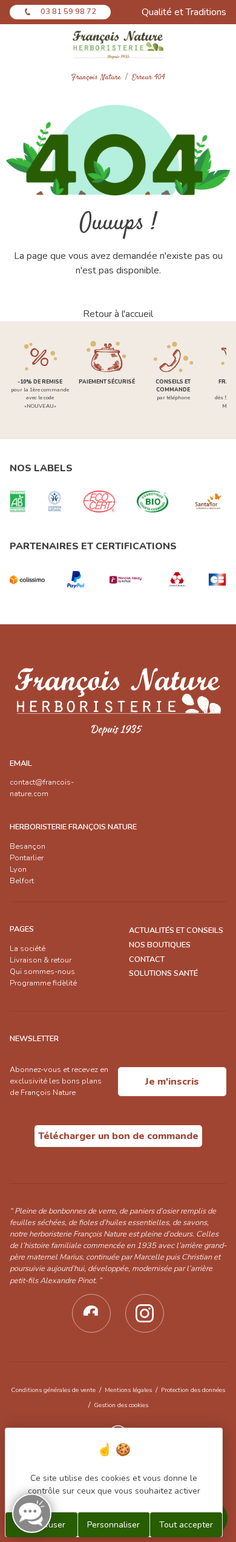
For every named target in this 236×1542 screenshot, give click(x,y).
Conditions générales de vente (53, 1389)
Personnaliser (113, 1525)
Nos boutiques (160, 944)
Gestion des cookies (121, 1405)
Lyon (18, 869)
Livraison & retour (40, 960)
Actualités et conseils (176, 930)
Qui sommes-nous (42, 971)
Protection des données (193, 1389)
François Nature (96, 78)
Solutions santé (163, 973)
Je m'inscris (172, 1081)
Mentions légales (128, 1389)
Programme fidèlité (43, 983)
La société (27, 948)
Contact (147, 959)
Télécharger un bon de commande (118, 1136)
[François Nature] (118, 44)
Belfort (22, 880)
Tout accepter (186, 1525)
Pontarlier (27, 857)
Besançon (27, 846)
